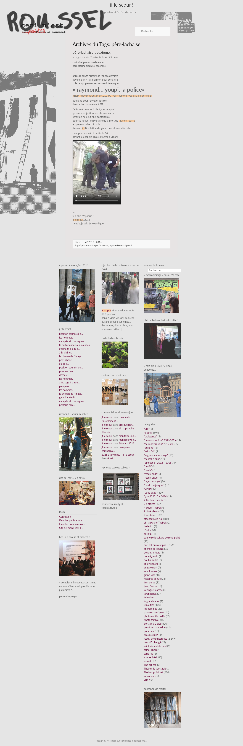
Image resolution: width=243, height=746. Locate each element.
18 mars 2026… (127, 443)
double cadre (151, 560)
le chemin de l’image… (71, 356)
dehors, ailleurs (152, 553)
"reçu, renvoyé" (152, 481)
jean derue (149, 582)
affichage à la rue (153, 519)
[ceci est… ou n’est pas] (115, 392)
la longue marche (153, 590)
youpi (129, 246)
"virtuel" (148, 489)
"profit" (148, 466)
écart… (111, 458)
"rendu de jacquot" (154, 485)
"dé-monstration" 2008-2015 (160, 440)
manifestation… (127, 436)
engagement (150, 567)
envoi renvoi (150, 571)
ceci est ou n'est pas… (156, 545)
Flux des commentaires (71, 524)
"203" (147, 429)
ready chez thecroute (155, 639)
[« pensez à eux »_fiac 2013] (77, 295)
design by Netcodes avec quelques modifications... (121, 741)
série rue (148, 654)
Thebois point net (153, 672)
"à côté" (148, 433)
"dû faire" (149, 448)
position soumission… (71, 334)
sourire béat (150, 657)
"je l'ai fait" (149, 451)
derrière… (64, 375)
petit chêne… (66, 360)
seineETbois (150, 650)
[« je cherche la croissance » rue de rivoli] (120, 288)
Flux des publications (70, 520)
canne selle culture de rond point (162, 538)
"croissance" (150, 436)
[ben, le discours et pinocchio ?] (77, 558)
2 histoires (149, 504)
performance (101, 246)
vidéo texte (150, 676)
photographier (151, 620)
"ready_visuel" (151, 478)
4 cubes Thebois (153, 508)
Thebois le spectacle (155, 669)
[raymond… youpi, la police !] (75, 444)
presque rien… (67, 371)
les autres (149, 605)
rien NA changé (152, 642)
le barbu (148, 597)
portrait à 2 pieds (153, 624)
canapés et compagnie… (72, 341)
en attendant (151, 564)
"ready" (148, 470)
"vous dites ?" (151, 493)
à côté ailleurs (151, 511)
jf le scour (82, 58)
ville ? (147, 680)
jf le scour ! (121, 4)
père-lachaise (88, 246)
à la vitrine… (65, 353)
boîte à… (148, 526)
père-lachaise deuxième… (92, 52)
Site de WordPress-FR (71, 528)
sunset (147, 661)
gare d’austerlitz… (68, 397)
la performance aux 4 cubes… (75, 345)
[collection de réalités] (162, 710)
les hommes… (66, 338)
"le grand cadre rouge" (156, 455)
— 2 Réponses (111, 58)
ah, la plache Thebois (155, 523)
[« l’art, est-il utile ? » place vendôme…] (162, 395)
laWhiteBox (150, 594)
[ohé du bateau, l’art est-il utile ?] (162, 341)
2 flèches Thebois (153, 500)
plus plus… (65, 386)
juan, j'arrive (150, 586)
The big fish (150, 665)
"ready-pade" (151, 474)
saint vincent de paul (155, 646)
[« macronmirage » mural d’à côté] (161, 295)
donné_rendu (151, 556)
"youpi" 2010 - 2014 (91, 242)
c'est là (147, 530)
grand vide (149, 575)
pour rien (149, 631)
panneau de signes (154, 612)
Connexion (65, 517)
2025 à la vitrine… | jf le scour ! (118, 455)
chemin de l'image (153, 549)
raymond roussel (117, 246)
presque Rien (151, 635)
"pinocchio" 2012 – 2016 (157, 463)
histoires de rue (152, 579)
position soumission (155, 627)
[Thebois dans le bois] (115, 355)
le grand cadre (151, 601)
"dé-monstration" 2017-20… (159, 444)
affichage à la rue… (69, 349)
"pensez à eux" (152, 459)
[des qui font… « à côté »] (77, 493)
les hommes (150, 609)
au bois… (64, 364)
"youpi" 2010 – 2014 (155, 496)
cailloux (148, 534)
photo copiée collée (154, 616)
